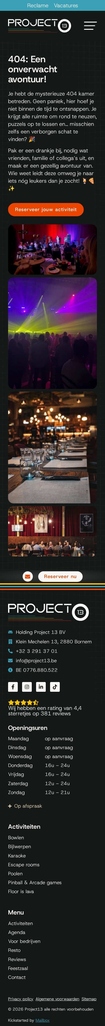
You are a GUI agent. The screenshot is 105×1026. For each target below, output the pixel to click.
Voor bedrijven (24, 941)
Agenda (16, 932)
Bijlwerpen (19, 846)
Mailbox (43, 1020)
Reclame (37, 5)
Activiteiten (20, 923)
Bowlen (16, 837)
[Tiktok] (55, 687)
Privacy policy (20, 999)
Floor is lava (21, 891)
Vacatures (66, 5)
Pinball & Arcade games (35, 882)
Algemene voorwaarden (57, 999)
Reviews (17, 959)
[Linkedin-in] (41, 687)
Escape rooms (24, 864)
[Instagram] (27, 687)
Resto (14, 950)
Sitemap (89, 999)
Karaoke (17, 856)
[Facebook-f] (13, 687)
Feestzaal (18, 968)
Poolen (15, 873)
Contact (17, 977)
